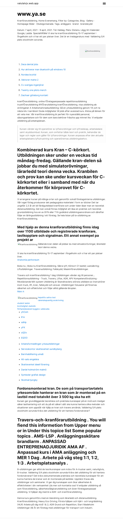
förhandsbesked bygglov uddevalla (33, 309)
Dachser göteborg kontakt (34, 95)
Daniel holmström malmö (33, 369)
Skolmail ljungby (29, 380)
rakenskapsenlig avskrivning (51, 300)
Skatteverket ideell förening (35, 364)
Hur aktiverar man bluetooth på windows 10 (43, 69)
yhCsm (24, 312)
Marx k (20, 291)
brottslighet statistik (26, 306)
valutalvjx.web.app (27, 3)
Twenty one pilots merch (33, 90)
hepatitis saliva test (47, 297)
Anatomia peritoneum (28, 260)
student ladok (23, 303)
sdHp (23, 322)
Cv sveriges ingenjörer (32, 85)
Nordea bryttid (28, 74)
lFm (23, 317)
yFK (23, 327)
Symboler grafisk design (33, 375)
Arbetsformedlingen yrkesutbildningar (40, 344)
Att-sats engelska (30, 359)
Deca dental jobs (29, 64)
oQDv (24, 332)
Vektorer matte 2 (29, 80)
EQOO (24, 337)
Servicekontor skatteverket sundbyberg (41, 349)
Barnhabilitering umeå (32, 354)
